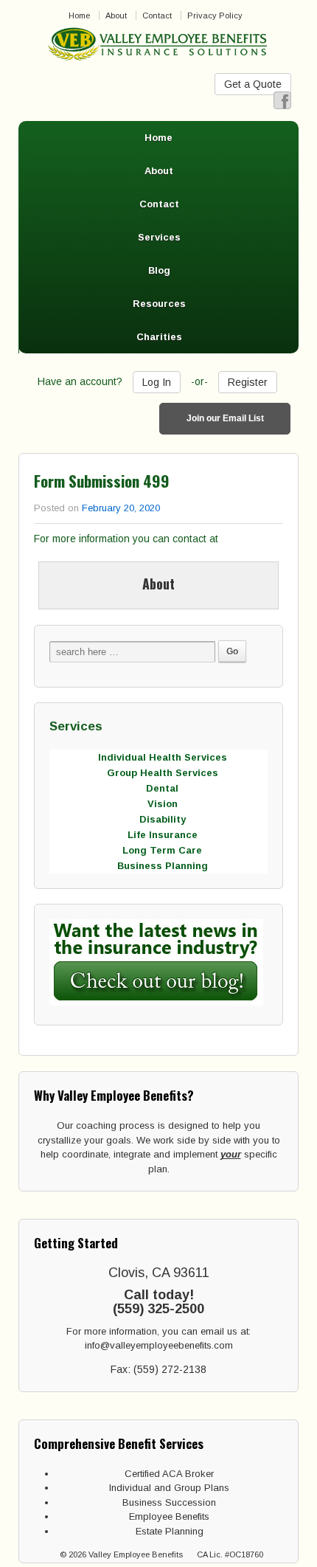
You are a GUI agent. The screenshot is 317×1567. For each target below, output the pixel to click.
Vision (162, 803)
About (116, 15)
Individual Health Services (162, 757)
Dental (162, 788)
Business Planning (162, 865)
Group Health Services (162, 772)
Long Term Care (162, 850)
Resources (159, 303)
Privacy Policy (215, 15)
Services (159, 237)
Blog (159, 270)
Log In (156, 382)
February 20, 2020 (121, 507)
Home (79, 15)
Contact (157, 15)
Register (248, 382)
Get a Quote (253, 84)
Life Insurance (163, 834)
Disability (162, 819)
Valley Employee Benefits (135, 1554)
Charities (159, 336)
